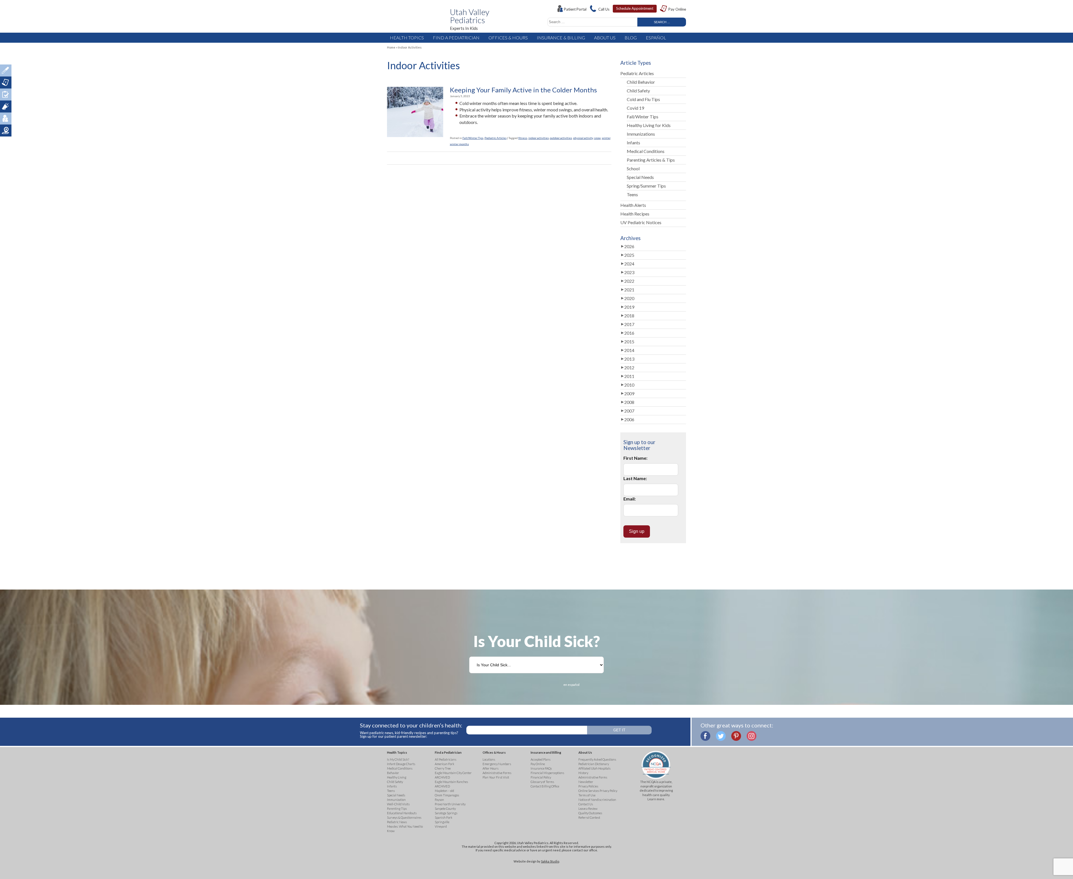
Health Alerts (633, 205)
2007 (629, 410)
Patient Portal (575, 9)
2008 (629, 402)
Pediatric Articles (496, 138)
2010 (629, 384)
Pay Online (677, 9)
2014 (629, 350)
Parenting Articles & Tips (651, 159)
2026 (629, 246)
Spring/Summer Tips (646, 185)
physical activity (583, 138)
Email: (629, 498)
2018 (629, 315)
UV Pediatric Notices (640, 222)
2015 (629, 341)
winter (606, 138)
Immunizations (641, 133)
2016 (629, 333)
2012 (629, 367)
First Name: (635, 458)
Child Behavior (641, 82)
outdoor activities (561, 138)
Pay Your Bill (5, 82)
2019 (629, 307)
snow (597, 138)
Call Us (603, 9)
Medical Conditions (645, 151)
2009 (629, 393)
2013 (629, 358)
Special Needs (640, 177)
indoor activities (538, 138)
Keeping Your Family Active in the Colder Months (523, 90)
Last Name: (635, 478)
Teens (632, 194)
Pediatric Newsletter (5, 106)
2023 (629, 272)
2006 (629, 419)
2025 (629, 255)
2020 (629, 298)
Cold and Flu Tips (643, 99)
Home (391, 47)
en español (571, 684)
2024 (629, 263)
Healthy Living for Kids (649, 125)
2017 (629, 324)
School (633, 168)
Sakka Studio (550, 861)
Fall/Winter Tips (472, 138)
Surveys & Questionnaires (5, 94)
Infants (633, 142)
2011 (629, 376)
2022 (629, 281)
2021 (629, 289)
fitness (522, 138)
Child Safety (638, 90)
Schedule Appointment (634, 8)
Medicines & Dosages (5, 70)
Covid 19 (635, 108)
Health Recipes (634, 213)
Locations (5, 130)
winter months (459, 144)
